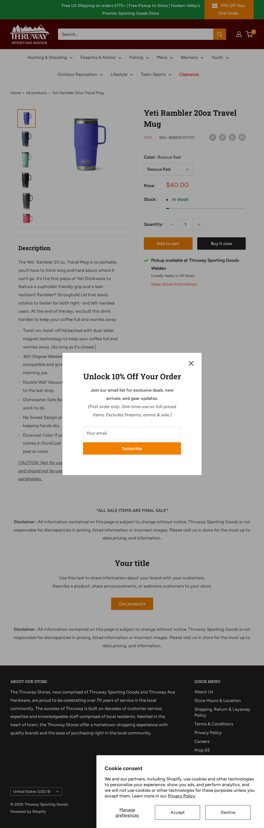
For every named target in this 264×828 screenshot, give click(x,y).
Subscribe (132, 448)
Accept (177, 812)
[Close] (191, 363)
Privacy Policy (181, 795)
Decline (228, 812)
